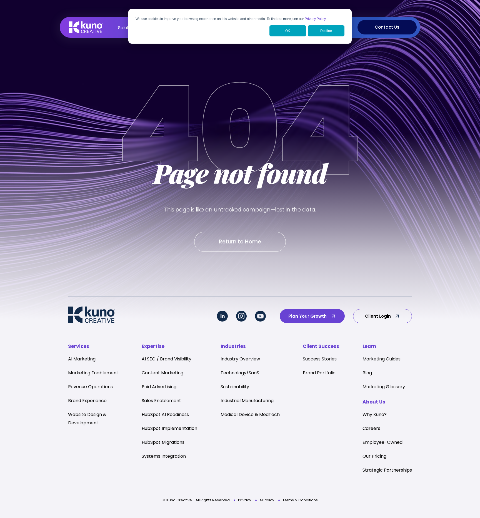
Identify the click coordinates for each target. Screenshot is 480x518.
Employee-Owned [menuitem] (382, 442)
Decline (326, 31)
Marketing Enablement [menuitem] (93, 373)
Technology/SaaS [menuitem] (240, 373)
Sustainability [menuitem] (235, 386)
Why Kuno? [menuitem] (374, 414)
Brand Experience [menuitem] (87, 400)
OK (287, 31)
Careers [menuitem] (371, 428)
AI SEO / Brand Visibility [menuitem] (166, 359)
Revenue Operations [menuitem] (90, 386)
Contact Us (387, 27)
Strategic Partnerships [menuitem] (387, 470)
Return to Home (240, 241)
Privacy (244, 500)
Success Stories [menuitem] (320, 359)
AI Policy (266, 500)
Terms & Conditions (300, 500)
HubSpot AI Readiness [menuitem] (165, 414)
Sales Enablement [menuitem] (161, 400)
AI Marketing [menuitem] (82, 359)
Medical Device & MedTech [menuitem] (250, 414)
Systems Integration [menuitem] (164, 456)
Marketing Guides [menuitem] (381, 359)
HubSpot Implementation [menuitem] (169, 428)
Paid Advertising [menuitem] (159, 386)
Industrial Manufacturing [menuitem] (247, 400)
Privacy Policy (315, 19)
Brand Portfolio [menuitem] (319, 373)
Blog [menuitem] (367, 373)
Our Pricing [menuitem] (374, 456)
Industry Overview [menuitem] (240, 359)
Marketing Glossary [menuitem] (383, 386)
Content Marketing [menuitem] (162, 373)
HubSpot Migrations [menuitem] (163, 442)
